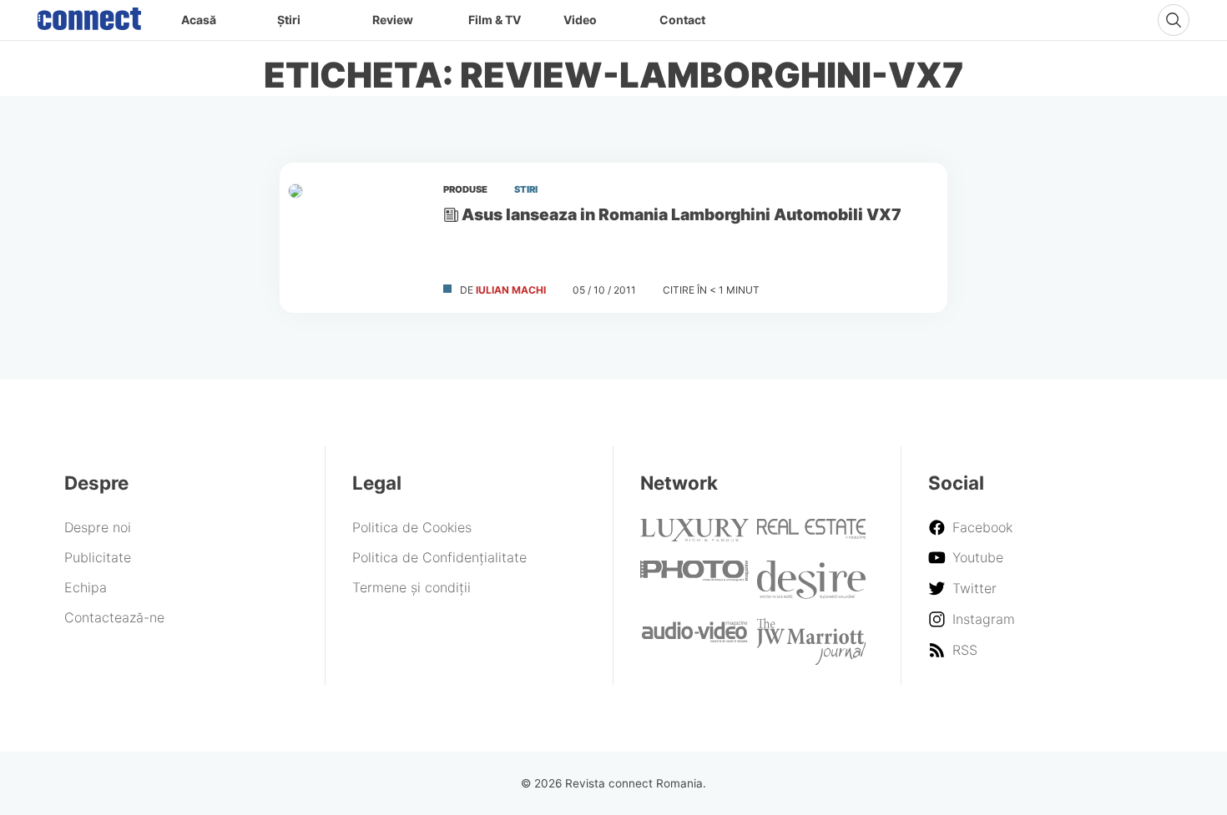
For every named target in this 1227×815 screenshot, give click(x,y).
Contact (682, 20)
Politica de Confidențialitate (439, 557)
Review (392, 20)
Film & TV (494, 20)
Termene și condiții (411, 587)
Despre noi (97, 527)
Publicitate (97, 557)
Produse (465, 189)
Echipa (85, 587)
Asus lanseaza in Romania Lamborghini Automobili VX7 (681, 214)
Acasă (198, 20)
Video (580, 20)
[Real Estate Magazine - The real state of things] (811, 534)
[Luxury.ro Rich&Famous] (694, 536)
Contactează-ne (114, 617)
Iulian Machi (511, 290)
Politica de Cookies (412, 527)
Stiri (526, 189)
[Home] (89, 15)
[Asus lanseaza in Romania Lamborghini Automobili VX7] (355, 237)
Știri (288, 20)
